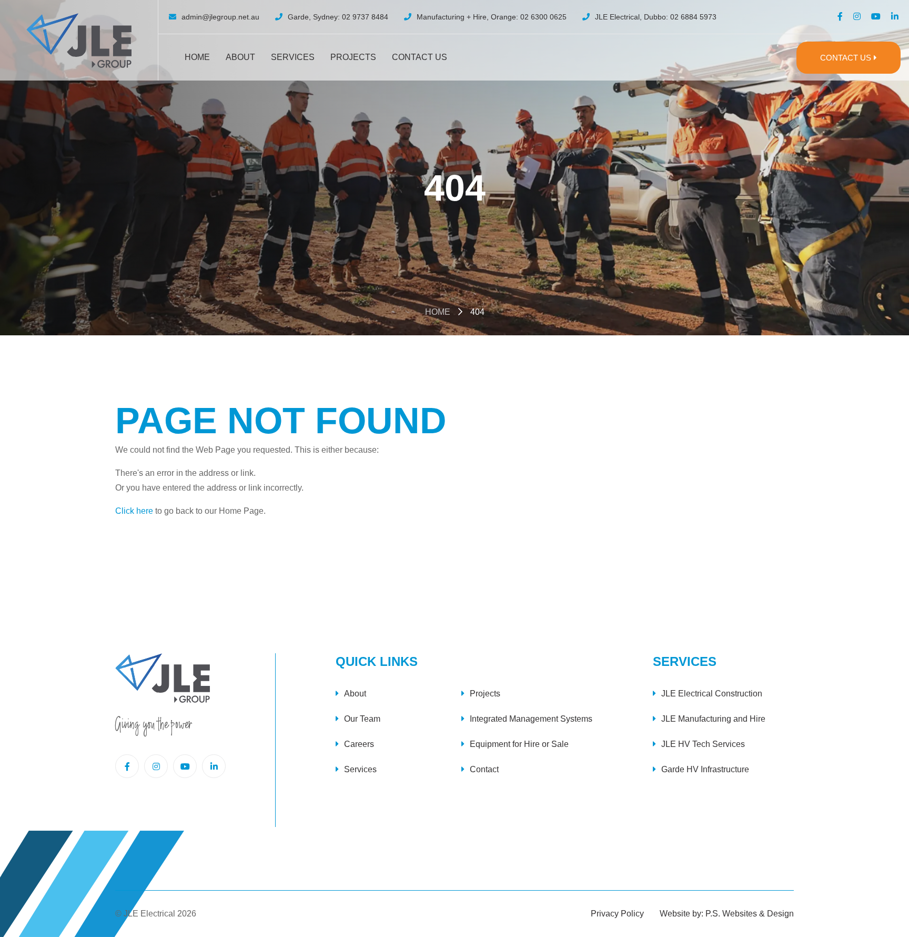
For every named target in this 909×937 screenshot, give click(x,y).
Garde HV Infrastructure (705, 769)
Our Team (362, 718)
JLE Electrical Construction (711, 693)
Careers (359, 744)
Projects (353, 57)
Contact (484, 769)
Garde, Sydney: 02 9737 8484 (338, 17)
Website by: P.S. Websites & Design (727, 913)
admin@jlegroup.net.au (220, 17)
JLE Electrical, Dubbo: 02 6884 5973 (655, 17)
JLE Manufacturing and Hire (713, 718)
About (240, 57)
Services (293, 57)
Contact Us (419, 57)
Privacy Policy (617, 913)
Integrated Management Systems (531, 718)
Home (197, 57)
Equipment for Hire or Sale (519, 744)
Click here (134, 510)
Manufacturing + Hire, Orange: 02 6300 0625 (492, 17)
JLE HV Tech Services (703, 744)
